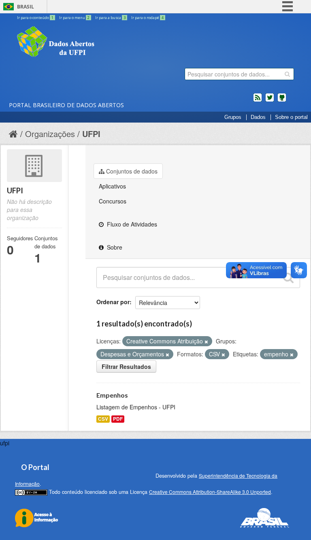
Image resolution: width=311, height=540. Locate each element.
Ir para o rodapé (147, 17)
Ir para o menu (74, 17)
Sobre (113, 247)
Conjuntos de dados (132, 171)
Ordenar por (113, 302)
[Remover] (206, 341)
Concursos (112, 201)
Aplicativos (112, 186)
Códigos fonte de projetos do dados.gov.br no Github (282, 100)
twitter (270, 100)
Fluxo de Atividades (131, 224)
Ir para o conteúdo (35, 17)
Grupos (232, 117)
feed (257, 100)
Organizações (50, 134)
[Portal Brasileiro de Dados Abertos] (104, 42)
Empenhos (112, 395)
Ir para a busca (110, 17)
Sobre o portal (291, 117)
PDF (118, 418)
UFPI (91, 134)
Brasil (25, 6)
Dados (258, 117)
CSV (103, 418)
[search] (287, 74)
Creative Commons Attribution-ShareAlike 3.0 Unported (210, 491)
